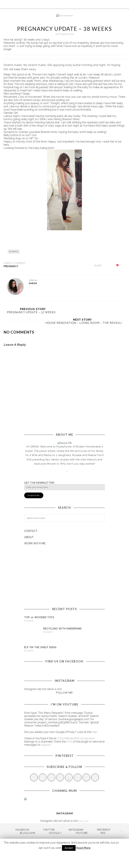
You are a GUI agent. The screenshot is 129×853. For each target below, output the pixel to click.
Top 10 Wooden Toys (39, 617)
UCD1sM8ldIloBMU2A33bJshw (76, 738)
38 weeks (13, 251)
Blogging (28, 621)
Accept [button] (69, 848)
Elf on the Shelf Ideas (40, 647)
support (46, 744)
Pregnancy (11, 266)
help (94, 732)
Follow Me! (64, 692)
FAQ (69, 741)
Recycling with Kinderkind (62, 628)
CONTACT (30, 531)
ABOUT (29, 537)
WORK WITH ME (35, 543)
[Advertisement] (64, 576)
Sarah (33, 283)
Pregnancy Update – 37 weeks (31, 312)
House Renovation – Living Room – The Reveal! (84, 322)
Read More (83, 847)
